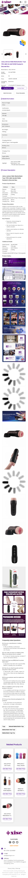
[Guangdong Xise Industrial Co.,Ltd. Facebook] (10, 842)
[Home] (14, 835)
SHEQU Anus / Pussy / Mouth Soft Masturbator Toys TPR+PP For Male (20, 764)
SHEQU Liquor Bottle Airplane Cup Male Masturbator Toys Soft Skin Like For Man (7, 789)
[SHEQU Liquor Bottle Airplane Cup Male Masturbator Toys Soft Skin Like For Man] (7, 781)
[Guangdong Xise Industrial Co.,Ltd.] (6, 2)
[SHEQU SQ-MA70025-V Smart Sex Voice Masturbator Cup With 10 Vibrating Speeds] (21, 781)
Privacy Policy (11, 868)
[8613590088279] (17, 842)
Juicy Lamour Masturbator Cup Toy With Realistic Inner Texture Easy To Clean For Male (7, 814)
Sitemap (18, 868)
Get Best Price (7, 88)
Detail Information (7, 93)
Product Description (20, 93)
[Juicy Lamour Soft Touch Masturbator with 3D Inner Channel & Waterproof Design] (7, 756)
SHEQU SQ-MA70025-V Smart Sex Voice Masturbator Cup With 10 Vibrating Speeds (20, 789)
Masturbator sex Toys (8, 730)
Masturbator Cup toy (8, 733)
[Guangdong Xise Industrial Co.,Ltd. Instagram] (13, 842)
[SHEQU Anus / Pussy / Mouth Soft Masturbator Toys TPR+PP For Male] (21, 756)
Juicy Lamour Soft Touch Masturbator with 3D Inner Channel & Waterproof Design (7, 764)
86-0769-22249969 (9, 850)
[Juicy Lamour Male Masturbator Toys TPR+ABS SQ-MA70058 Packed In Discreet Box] (14, 32)
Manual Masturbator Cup (16, 726)
